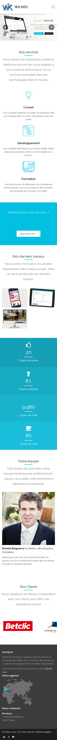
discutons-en (28, 233)
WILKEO (21, 7)
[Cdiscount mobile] (14, 297)
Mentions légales (43, 732)
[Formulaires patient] (42, 297)
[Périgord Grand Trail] (14, 318)
